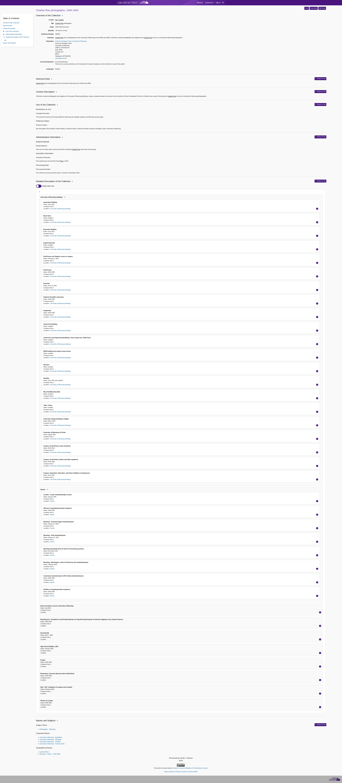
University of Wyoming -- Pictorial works (52, 744)
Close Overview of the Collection (62, 16)
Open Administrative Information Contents (4, 34)
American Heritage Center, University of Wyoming (70, 41)
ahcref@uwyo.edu (61, 58)
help (218, 3)
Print (306, 8)
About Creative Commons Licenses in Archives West (180, 771)
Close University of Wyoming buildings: (65, 197)
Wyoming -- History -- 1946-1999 (50, 754)
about (200, 3)
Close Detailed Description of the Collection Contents (4, 37)
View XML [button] (313, 8)
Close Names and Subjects (57, 721)
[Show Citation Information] (317, 209)
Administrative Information (14, 34)
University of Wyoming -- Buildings (50, 739)
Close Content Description (56, 92)
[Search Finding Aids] (223, 3)
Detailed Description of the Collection (17, 37)
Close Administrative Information (62, 137)
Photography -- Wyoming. (48, 729)
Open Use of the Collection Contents (4, 31)
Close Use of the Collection (57, 105)
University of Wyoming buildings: (60, 208)
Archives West (128, 3)
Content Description (9, 28)
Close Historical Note (51, 79)
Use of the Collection (12, 31)
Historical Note (7, 25)
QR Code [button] (322, 8)
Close (39, 192)
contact (209, 3)
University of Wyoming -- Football (50, 741)
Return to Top (321, 78)
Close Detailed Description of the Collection (72, 181)
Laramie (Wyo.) (44, 752)
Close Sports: (47, 490)
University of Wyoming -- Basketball (51, 737)
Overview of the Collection (11, 22)
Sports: (52, 501)
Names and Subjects (9, 43)
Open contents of (5, 40)
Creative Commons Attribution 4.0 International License (190, 768)
